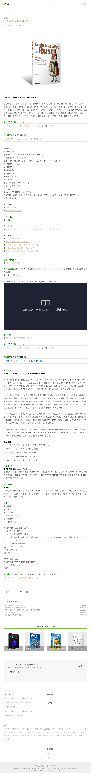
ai (52, 735)
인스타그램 (21, 578)
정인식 (69, 729)
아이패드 (68, 732)
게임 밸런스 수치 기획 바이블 (13, 615)
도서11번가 (18, 125)
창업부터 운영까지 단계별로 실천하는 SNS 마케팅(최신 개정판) (22, 610)
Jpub (7, 732)
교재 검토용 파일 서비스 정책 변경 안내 (17, 702)
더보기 (5, 742)
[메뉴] (86, 4)
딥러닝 (59, 732)
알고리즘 (42, 732)
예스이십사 (36, 125)
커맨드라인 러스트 (13, 238)
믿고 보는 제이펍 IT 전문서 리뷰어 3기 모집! (19, 698)
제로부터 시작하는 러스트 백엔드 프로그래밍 (22, 251)
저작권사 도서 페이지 (14, 210)
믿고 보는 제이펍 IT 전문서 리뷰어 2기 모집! (19, 711)
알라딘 (27, 125)
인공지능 (77, 729)
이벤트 (7, 739)
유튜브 (13, 578)
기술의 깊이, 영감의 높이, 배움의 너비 (23, 664)
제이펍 (61, 729)
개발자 (58, 735)
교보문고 (8, 125)
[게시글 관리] (13, 592)
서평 (85, 729)
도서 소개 (8, 601)
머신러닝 (51, 732)
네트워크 (15, 732)
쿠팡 (52, 125)
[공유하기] (11, 592)
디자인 (84, 732)
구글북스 (15, 138)
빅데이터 (35, 729)
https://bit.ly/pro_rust (15, 262)
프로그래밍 (32, 735)
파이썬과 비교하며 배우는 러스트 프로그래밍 (22, 244)
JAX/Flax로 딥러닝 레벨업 (12, 605)
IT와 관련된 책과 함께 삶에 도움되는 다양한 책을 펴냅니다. (26, 667)
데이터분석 (16, 729)
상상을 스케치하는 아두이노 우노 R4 (15, 608)
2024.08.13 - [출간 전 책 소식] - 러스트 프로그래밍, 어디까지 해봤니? (32, 229)
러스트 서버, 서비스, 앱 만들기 (17, 241)
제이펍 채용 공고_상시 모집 (14, 715)
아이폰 (7, 729)
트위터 (28, 578)
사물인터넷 (32, 732)
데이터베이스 (44, 735)
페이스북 (35, 578)
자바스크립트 (45, 729)
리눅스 (23, 732)
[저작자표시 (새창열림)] (27, 592)
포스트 (7, 578)
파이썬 (76, 732)
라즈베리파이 (68, 735)
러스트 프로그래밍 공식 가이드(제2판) (20, 247)
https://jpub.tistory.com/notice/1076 (48, 269)
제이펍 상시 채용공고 (12, 707)
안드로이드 (79, 735)
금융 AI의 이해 (9, 612)
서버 (54, 729)
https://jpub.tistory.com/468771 (19, 337)
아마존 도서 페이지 (13, 207)
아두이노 (26, 729)
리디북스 (23, 138)
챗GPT (16, 735)
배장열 (24, 735)
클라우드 (7, 735)
